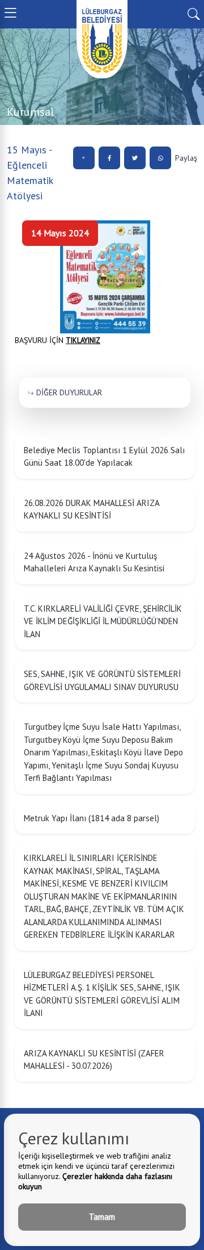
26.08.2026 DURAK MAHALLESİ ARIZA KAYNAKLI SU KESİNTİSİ (92, 509)
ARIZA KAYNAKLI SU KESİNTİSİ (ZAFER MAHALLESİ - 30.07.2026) (94, 1060)
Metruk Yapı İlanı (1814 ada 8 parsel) (91, 818)
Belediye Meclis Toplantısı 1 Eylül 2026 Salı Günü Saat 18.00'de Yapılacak (104, 457)
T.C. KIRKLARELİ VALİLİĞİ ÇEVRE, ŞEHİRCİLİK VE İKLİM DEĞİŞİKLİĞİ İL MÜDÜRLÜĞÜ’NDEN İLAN (103, 621)
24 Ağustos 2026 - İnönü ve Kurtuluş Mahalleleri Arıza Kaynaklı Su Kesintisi (94, 562)
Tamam (102, 1216)
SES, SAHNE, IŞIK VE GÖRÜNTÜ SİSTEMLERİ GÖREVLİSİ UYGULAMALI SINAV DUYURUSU (102, 680)
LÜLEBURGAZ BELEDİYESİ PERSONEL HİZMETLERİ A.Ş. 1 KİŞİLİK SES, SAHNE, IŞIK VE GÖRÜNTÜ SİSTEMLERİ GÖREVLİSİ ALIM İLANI (102, 994)
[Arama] (193, 13)
